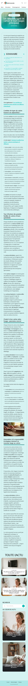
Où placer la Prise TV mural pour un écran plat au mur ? (14, 572)
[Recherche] (22, 3)
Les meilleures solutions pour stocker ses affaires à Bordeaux (14, 104)
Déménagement (14, 15)
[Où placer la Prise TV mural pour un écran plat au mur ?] (14, 567)
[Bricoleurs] (9, 3)
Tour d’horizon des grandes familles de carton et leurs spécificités (14, 62)
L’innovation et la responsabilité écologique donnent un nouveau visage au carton (13, 69)
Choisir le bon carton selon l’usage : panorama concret (14, 65)
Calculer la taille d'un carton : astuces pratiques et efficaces (14, 142)
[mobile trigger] (2, 3)
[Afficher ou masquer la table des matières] (20, 54)
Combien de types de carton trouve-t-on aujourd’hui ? (13, 58)
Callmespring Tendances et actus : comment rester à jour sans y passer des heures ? (14, 666)
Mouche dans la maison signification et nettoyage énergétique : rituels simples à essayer (14, 592)
